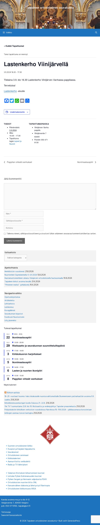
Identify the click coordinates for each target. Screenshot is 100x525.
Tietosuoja (6, 512)
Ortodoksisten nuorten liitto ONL (22, 482)
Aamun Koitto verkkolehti (19, 461)
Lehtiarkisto (10, 303)
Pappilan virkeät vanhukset (19, 162)
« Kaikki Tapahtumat (14, 45)
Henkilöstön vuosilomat (15, 271)
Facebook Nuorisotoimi (14, 317)
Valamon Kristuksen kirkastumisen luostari (26, 473)
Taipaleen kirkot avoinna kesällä (18, 281)
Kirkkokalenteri (14, 458)
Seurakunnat (13, 452)
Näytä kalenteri (10, 384)
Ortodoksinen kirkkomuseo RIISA (22, 489)
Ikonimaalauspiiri (85, 162)
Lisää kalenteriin (17, 112)
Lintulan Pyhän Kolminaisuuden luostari (25, 476)
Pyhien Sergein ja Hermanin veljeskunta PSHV (27, 479)
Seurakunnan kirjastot (14, 313)
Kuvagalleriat (10, 310)
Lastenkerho (10, 91)
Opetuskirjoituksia (12, 297)
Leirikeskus (9, 307)
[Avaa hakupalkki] (96, 33)
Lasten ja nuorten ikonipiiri (27, 370)
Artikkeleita (9, 300)
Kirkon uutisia (13, 393)
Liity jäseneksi (10, 320)
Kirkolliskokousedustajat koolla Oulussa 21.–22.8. (25, 403)
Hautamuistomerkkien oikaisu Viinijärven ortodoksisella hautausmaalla (34, 278)
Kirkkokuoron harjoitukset (26, 354)
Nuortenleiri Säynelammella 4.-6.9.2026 (21, 275)
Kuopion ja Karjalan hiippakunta (21, 449)
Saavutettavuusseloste (11, 515)
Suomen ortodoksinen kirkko (20, 446)
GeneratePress (74, 521)
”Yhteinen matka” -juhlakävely (17, 284)
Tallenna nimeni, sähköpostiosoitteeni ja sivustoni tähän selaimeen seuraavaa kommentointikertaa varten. (51, 233)
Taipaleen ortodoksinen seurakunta (50, 7)
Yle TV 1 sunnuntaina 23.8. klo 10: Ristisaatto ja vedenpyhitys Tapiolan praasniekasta (40, 406)
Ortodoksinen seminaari (18, 455)
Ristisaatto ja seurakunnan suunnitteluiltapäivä (38, 345)
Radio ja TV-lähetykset (18, 464)
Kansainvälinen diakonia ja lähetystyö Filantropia (29, 485)
